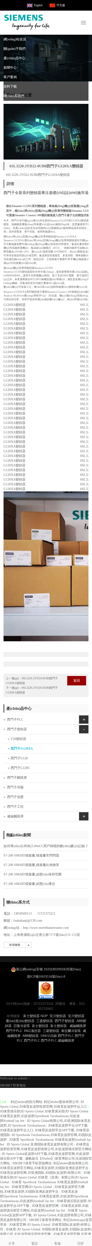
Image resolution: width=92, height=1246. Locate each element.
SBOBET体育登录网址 (45, 1220)
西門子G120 (19, 758)
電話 (34, 1243)
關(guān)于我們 (14, 49)
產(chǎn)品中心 (14, 58)
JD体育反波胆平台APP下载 (68, 1125)
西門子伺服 (15, 787)
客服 (57, 1243)
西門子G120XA (22, 748)
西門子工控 (15, 806)
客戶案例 (10, 77)
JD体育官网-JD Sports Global (29, 1224)
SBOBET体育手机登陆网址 (32, 1163)
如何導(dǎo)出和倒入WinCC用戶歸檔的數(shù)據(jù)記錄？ (46, 846)
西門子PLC (15, 719)
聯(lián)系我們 (14, 96)
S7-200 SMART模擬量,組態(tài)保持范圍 (33, 874)
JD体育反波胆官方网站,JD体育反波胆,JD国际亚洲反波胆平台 (44, 1168)
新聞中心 (10, 67)
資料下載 (10, 86)
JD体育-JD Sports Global (23, 1229)
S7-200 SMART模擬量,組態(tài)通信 (29, 884)
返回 (76, 680)
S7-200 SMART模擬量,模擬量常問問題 (31, 855)
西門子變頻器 (17, 729)
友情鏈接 (14, 944)
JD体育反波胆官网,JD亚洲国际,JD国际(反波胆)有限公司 (41, 1172)
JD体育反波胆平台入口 (16, 1130)
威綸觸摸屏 (15, 816)
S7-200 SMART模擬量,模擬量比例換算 (31, 865)
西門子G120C (20, 768)
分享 (11, 1243)
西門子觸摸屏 (17, 777)
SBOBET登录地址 (13, 1085)
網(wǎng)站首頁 (15, 39)
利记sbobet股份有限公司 (61, 1102)
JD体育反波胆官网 (45, 1206)
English (38, 5)
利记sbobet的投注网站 (26, 1102)
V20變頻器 (18, 739)
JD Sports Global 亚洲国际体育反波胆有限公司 (40, 1144)
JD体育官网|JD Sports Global (32, 1187)
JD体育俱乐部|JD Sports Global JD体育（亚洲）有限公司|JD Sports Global (45, 1177)
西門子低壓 (15, 797)
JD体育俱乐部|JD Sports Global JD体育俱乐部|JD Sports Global (44, 1111)
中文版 (61, 5)
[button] (86, 49)
